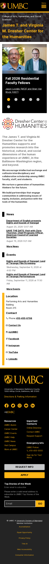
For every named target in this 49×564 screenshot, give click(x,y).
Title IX (24, 544)
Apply (24, 475)
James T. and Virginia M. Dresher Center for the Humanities (22, 31)
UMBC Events (10, 433)
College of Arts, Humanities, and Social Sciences (21, 18)
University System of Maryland (29, 521)
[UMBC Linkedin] (33, 406)
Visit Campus (10, 445)
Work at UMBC (10, 449)
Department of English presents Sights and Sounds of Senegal (23, 221)
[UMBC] (14, 6)
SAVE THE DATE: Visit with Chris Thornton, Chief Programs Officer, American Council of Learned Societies (25, 233)
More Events (13, 289)
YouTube (13, 353)
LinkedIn (12, 360)
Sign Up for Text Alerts (34, 456)
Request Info (24, 466)
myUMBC (13, 333)
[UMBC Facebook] (7, 406)
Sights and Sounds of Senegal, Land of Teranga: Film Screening (25, 262)
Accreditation (24, 527)
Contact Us (14, 325)
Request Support (34, 436)
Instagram (13, 346)
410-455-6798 (24, 318)
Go (40, 503)
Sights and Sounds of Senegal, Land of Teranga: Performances (25, 275)
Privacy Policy (24, 538)
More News (13, 246)
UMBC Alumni (10, 425)
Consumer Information (24, 555)
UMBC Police (32, 447)
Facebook (13, 340)
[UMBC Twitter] (13, 406)
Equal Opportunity (24, 532)
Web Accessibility (24, 549)
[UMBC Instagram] (20, 406)
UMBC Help (9, 437)
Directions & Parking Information (20, 396)
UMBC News (10, 441)
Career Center (10, 429)
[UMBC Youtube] (26, 406)
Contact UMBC (33, 432)
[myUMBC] (10, 412)
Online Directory (34, 428)
